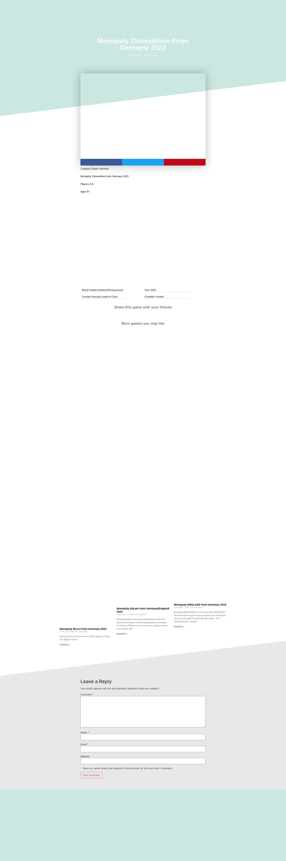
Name (84, 732)
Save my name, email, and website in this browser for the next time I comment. (127, 768)
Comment (86, 694)
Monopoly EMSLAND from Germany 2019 (200, 604)
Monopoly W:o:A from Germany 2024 (83, 628)
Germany (104, 168)
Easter (94, 168)
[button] (43, 9)
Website (84, 756)
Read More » (65, 645)
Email (84, 744)
